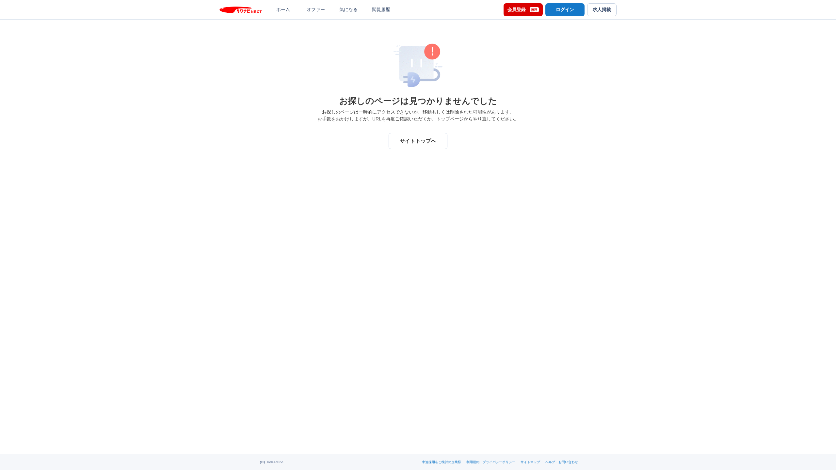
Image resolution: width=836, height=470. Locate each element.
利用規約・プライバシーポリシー (490, 462)
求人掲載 (602, 9)
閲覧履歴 (381, 9)
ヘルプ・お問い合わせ (561, 462)
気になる (348, 9)
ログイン (565, 9)
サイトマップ (530, 462)
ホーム (283, 9)
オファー (316, 9)
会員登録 (522, 9)
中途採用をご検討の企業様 (441, 462)
